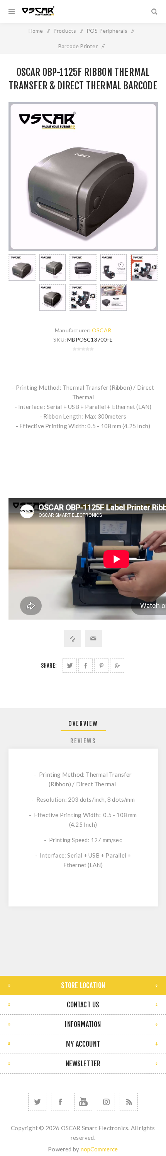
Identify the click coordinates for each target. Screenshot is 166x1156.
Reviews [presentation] (83, 741)
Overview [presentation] (83, 723)
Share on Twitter (70, 665)
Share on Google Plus (117, 665)
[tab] (83, 723)
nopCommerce (99, 1149)
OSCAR (101, 330)
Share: (49, 665)
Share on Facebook (85, 665)
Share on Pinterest (101, 665)
